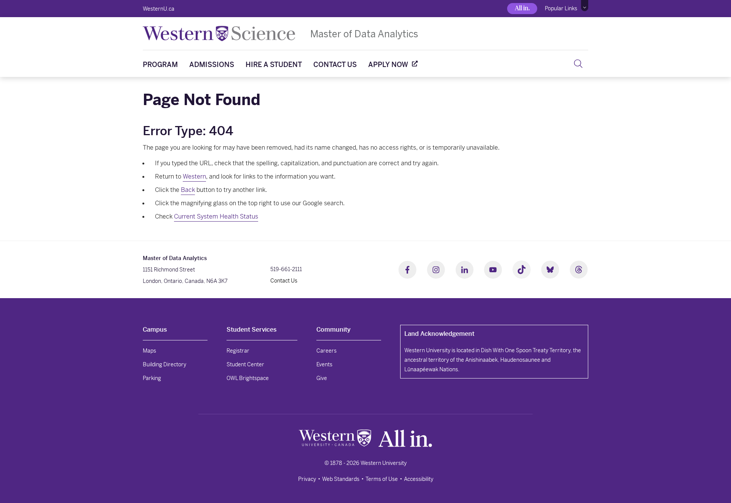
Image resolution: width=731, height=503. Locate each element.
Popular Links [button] (561, 8)
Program (160, 64)
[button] (584, 5)
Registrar (238, 350)
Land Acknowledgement (439, 334)
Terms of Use (382, 479)
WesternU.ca (158, 8)
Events (324, 364)
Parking (152, 378)
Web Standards (340, 479)
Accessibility (418, 479)
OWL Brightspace (248, 378)
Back (188, 190)
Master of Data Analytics (364, 33)
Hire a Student (274, 64)
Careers (326, 350)
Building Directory (164, 364)
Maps (149, 350)
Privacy (307, 479)
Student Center (245, 364)
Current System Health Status (216, 216)
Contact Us (335, 64)
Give (321, 378)
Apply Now (388, 64)
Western (194, 176)
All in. (522, 8)
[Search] (578, 63)
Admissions (211, 64)
